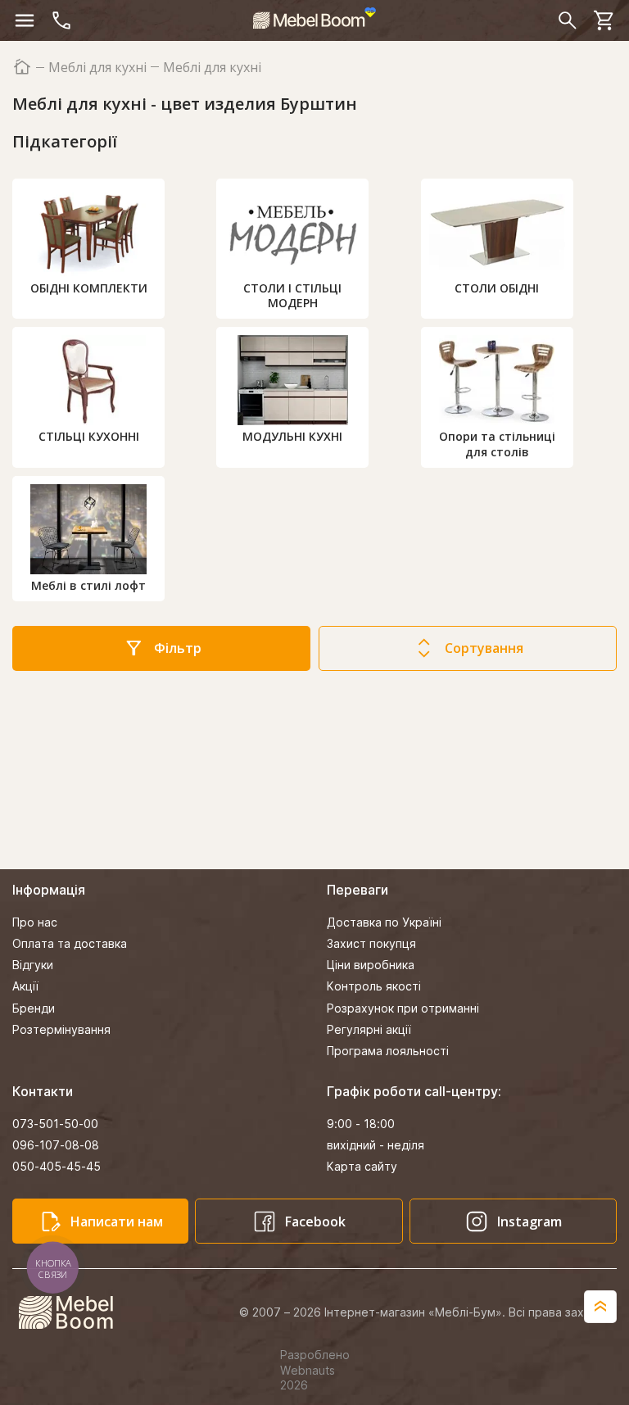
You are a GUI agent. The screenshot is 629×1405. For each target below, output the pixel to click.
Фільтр (177, 648)
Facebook (315, 1221)
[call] (61, 20)
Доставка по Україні (384, 922)
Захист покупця (371, 943)
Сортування (484, 648)
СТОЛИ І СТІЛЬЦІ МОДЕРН (292, 295)
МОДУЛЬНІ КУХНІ (292, 436)
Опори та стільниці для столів (497, 443)
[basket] (604, 20)
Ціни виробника (370, 965)
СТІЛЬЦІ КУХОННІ (88, 436)
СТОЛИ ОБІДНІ (497, 288)
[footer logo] (75, 1312)
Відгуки (32, 965)
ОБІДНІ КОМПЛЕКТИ (88, 288)
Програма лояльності (388, 1051)
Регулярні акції (369, 1029)
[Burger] (24, 20)
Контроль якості (374, 986)
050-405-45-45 (56, 1166)
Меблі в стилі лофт (88, 585)
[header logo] (314, 18)
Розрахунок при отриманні (403, 1008)
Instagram (529, 1221)
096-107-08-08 (55, 1145)
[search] (567, 20)
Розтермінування (61, 1029)
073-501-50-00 (55, 1124)
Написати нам (116, 1221)
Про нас (34, 922)
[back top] (600, 1306)
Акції (25, 986)
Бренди (33, 1008)
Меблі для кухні (97, 67)
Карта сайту (362, 1166)
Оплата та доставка (69, 943)
